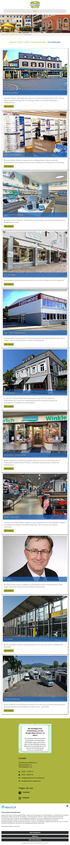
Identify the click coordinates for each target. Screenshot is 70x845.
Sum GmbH (8, 639)
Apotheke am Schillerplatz (13, 215)
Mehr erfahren (9, 106)
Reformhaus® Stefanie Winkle (15, 455)
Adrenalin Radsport (11, 93)
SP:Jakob (7, 579)
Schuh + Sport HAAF (12, 517)
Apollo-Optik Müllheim (12, 155)
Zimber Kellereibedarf (12, 699)
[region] (35, 24)
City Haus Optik (10, 275)
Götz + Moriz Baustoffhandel (14, 333)
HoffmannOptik (9, 393)
